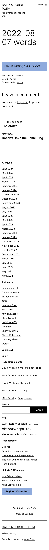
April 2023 (7, 224)
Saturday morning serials (15, 451)
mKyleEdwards (10, 313)
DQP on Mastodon (17, 491)
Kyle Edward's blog (12, 476)
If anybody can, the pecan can (18, 455)
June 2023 (7, 216)
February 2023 (9, 233)
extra (4, 301)
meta (29, 424)
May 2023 (7, 220)
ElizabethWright (10, 296)
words (20, 82)
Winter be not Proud (30, 367)
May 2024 (7, 173)
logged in (22, 102)
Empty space (25, 398)
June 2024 (7, 169)
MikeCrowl (7, 309)
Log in (5, 356)
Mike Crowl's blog (11, 484)
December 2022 (10, 241)
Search (6, 404)
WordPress (29, 539)
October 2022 (9, 250)
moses (35, 424)
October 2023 (9, 198)
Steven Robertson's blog (15, 480)
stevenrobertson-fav (15, 434)
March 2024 (8, 181)
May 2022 (7, 271)
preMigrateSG (9, 322)
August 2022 (8, 258)
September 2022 (11, 254)
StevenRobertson (11, 335)
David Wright (9, 367)
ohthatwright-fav (16, 429)
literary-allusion (18, 423)
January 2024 (9, 190)
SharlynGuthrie (10, 331)
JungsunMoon (9, 305)
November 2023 (10, 194)
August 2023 (8, 207)
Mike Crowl (8, 375)
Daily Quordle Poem (18, 527)
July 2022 (7, 263)
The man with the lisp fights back (19, 459)
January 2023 (9, 237)
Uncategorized (10, 339)
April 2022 (7, 275)
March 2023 (8, 228)
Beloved (6, 446)
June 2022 (7, 267)
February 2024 (10, 186)
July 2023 (7, 211)
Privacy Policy (9, 533)
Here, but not (9, 464)
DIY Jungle (25, 383)
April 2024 (7, 177)
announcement (10, 288)
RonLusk (6, 326)
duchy (4, 424)
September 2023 (11, 203)
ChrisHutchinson (11, 292)
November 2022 (10, 245)
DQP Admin (10, 79)
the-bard (33, 434)
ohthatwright (9, 318)
